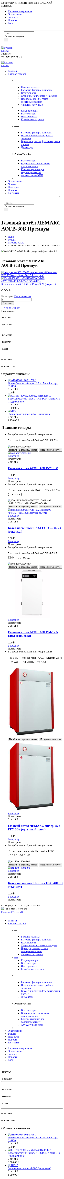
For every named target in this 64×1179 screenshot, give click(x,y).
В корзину (7, 303)
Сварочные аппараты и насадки (39, 95)
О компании (15, 14)
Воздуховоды (28, 93)
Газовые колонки (30, 87)
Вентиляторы (28, 113)
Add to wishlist (11, 307)
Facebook (6, 912)
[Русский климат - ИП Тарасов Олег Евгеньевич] (10, 50)
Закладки (13, 17)
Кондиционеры (29, 110)
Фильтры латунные (32, 104)
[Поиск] (6, 39)
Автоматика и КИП (32, 175)
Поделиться (7, 311)
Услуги (12, 184)
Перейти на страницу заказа (23, 450)
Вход (10, 23)
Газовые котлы (22, 296)
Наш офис (13, 187)
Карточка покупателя (20, 11)
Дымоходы (27, 147)
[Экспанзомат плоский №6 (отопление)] (35, 411)
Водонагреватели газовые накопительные (35, 165)
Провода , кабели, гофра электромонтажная (34, 100)
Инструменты (29, 116)
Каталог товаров (17, 74)
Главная (12, 71)
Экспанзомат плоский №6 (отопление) (29, 414)
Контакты (13, 193)
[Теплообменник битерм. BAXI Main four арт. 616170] (35, 380)
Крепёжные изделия (32, 119)
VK (21, 912)
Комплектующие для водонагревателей (32, 171)
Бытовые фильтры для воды (36, 90)
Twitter (16, 912)
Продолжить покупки (50, 450)
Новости (13, 20)
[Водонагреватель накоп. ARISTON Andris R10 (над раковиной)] (35, 395)
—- (16, 107)
